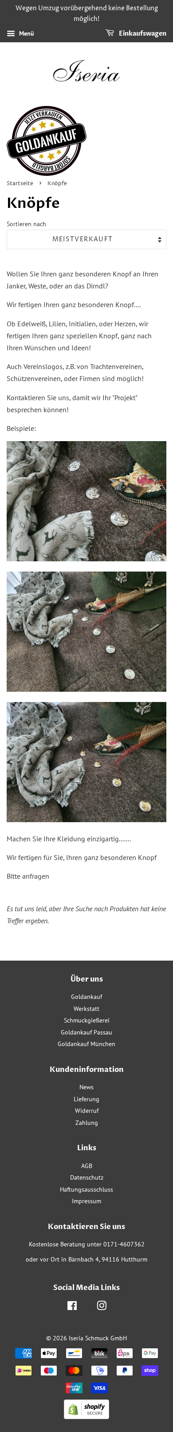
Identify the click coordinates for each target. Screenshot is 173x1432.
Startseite (20, 183)
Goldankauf (86, 997)
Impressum (86, 1201)
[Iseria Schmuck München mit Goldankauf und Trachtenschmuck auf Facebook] (72, 1307)
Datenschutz (86, 1177)
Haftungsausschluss (86, 1189)
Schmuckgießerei (87, 1020)
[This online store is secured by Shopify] (86, 1416)
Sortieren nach (26, 223)
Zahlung (86, 1123)
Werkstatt (86, 1009)
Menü (25, 33)
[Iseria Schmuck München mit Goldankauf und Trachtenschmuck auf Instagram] (101, 1307)
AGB (86, 1166)
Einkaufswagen (142, 33)
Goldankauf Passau (86, 1032)
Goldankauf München (86, 1044)
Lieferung (86, 1099)
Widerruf (86, 1111)
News (86, 1087)
